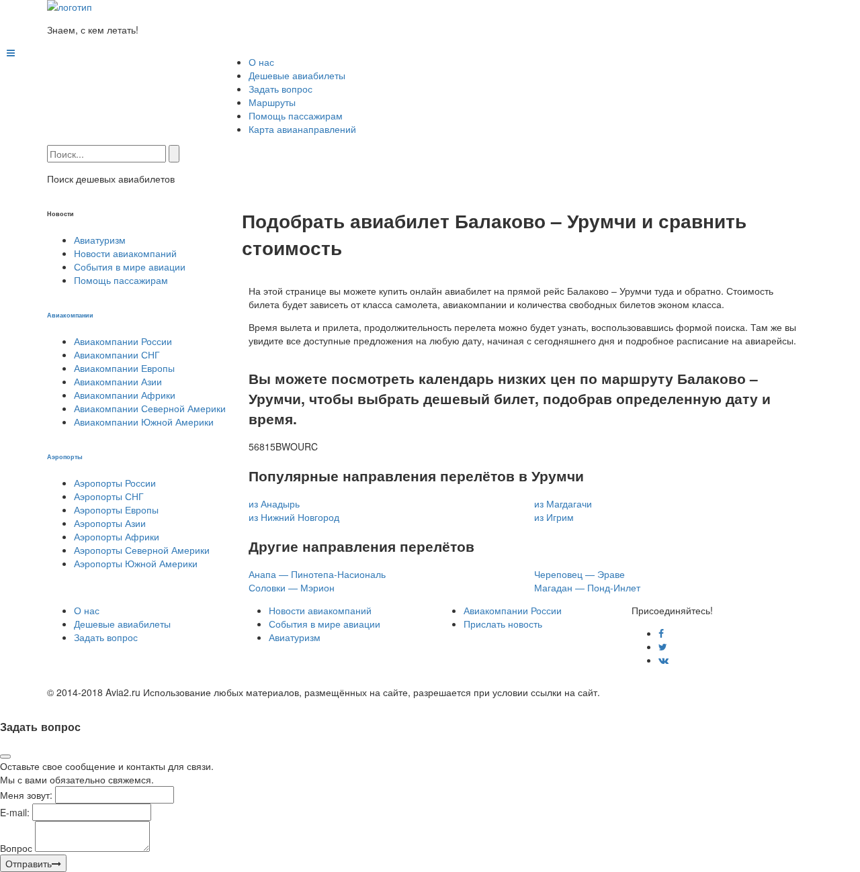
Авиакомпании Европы (124, 368)
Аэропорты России (115, 482)
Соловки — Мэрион (292, 587)
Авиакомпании (70, 315)
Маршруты (272, 102)
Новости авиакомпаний (125, 253)
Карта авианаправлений (302, 129)
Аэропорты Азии (110, 523)
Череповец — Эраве (579, 574)
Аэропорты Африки (116, 536)
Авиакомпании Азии (118, 381)
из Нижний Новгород (294, 517)
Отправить (28, 863)
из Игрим (554, 517)
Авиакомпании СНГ (117, 354)
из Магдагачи (563, 503)
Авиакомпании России (123, 341)
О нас (261, 61)
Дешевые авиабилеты (297, 75)
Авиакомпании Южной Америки (144, 421)
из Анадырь (274, 503)
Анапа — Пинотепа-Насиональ (317, 574)
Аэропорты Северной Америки (142, 549)
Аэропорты (65, 456)
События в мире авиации (129, 266)
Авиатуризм (100, 239)
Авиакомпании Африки (124, 394)
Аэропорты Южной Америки (136, 563)
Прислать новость (503, 623)
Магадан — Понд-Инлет (587, 587)
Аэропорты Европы (116, 509)
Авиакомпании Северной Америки (150, 408)
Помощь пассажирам (296, 115)
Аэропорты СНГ (109, 496)
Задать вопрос (280, 88)
